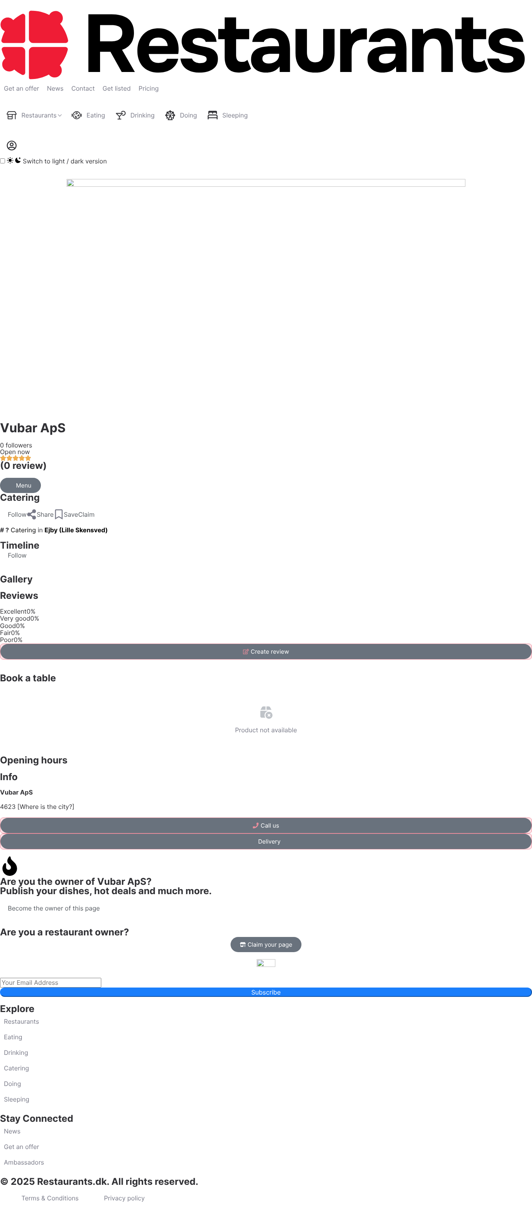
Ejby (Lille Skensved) (75, 530)
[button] (13, 514)
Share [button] (45, 514)
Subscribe (266, 992)
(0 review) (23, 465)
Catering (20, 497)
